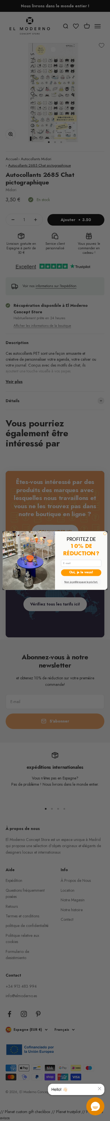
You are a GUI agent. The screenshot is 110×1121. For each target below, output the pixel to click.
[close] (99, 1088)
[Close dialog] (105, 533)
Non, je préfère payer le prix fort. (81, 581)
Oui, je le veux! (81, 572)
